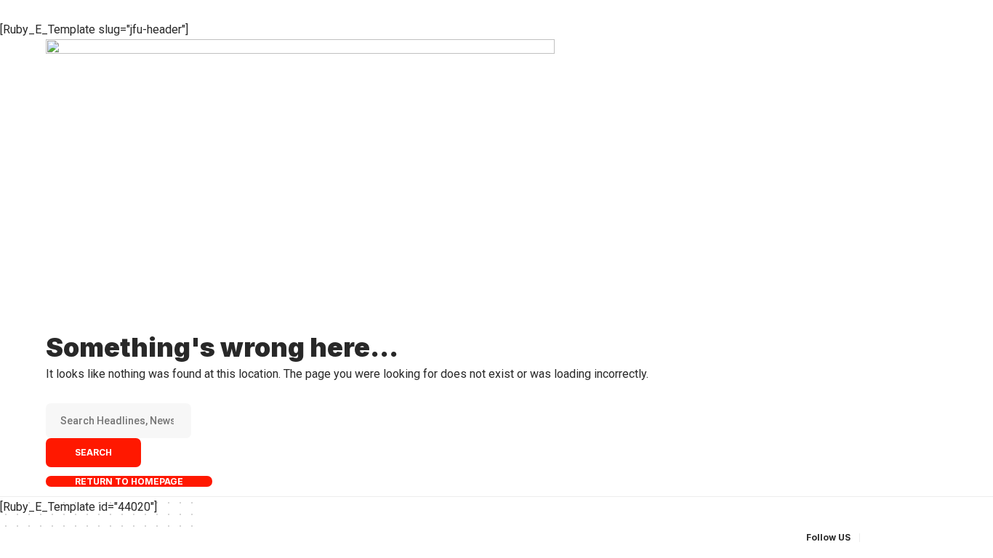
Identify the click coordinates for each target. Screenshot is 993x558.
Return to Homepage (129, 481)
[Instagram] (925, 537)
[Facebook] (873, 537)
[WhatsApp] (942, 537)
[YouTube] (908, 537)
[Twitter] (890, 537)
